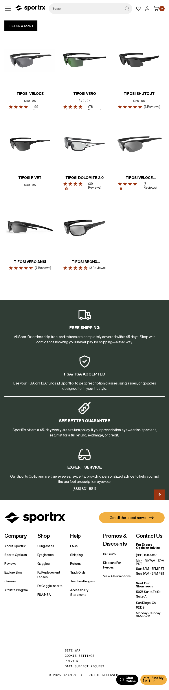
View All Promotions (117, 576)
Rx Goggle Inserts (49, 585)
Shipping (76, 554)
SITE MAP (73, 650)
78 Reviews (94, 108)
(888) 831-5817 (146, 555)
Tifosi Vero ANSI (30, 261)
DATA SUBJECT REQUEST (84, 666)
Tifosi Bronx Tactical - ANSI (84, 262)
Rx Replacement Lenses (48, 575)
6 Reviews (150, 185)
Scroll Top (159, 494)
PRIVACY (72, 661)
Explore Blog (13, 572)
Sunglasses (45, 546)
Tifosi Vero (84, 93)
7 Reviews (43, 267)
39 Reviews (94, 185)
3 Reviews (152, 106)
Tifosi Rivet (30, 177)
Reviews (10, 563)
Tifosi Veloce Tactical (139, 178)
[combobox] (90, 8)
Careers (10, 581)
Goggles (43, 563)
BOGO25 (109, 554)
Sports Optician (15, 554)
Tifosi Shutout (139, 93)
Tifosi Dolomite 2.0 (84, 177)
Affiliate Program (16, 590)
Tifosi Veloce (30, 93)
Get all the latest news (128, 517)
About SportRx (15, 546)
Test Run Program (82, 581)
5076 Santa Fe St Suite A (148, 594)
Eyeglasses (45, 554)
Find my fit (157, 679)
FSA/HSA (44, 594)
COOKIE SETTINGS (79, 655)
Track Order (78, 572)
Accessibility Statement (79, 592)
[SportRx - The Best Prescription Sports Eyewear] (30, 8)
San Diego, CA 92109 (146, 605)
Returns (75, 563)
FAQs (74, 546)
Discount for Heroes (112, 565)
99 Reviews (39, 108)
